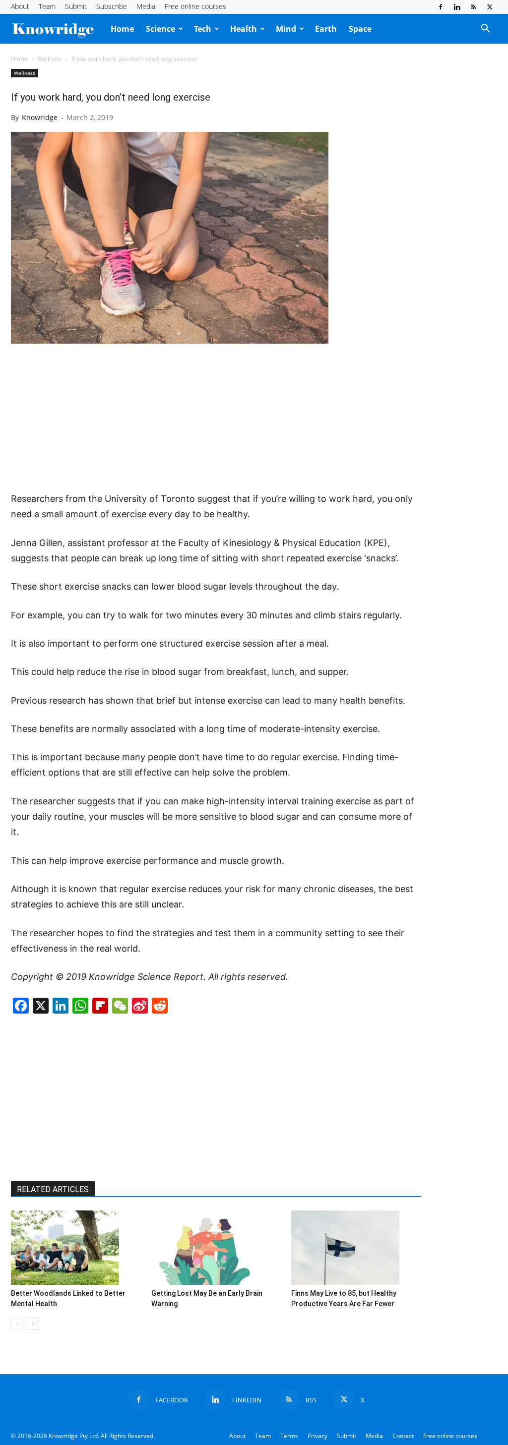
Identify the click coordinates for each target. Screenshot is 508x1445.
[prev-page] (17, 1324)
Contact (403, 1436)
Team (47, 6)
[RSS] (473, 7)
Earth (326, 28)
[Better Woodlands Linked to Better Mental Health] (76, 1247)
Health (243, 28)
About (20, 6)
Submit (76, 6)
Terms (289, 1436)
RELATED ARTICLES (53, 1189)
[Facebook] (440, 7)
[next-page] (33, 1324)
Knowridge (40, 117)
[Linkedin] (456, 7)
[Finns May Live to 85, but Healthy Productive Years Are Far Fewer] (356, 1247)
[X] (489, 7)
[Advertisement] (216, 419)
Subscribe (111, 6)
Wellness (49, 59)
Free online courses (195, 6)
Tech (202, 28)
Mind (286, 28)
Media (145, 6)
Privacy (317, 1436)
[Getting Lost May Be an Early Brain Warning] (216, 1247)
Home (122, 28)
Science (160, 28)
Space (360, 28)
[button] (485, 29)
